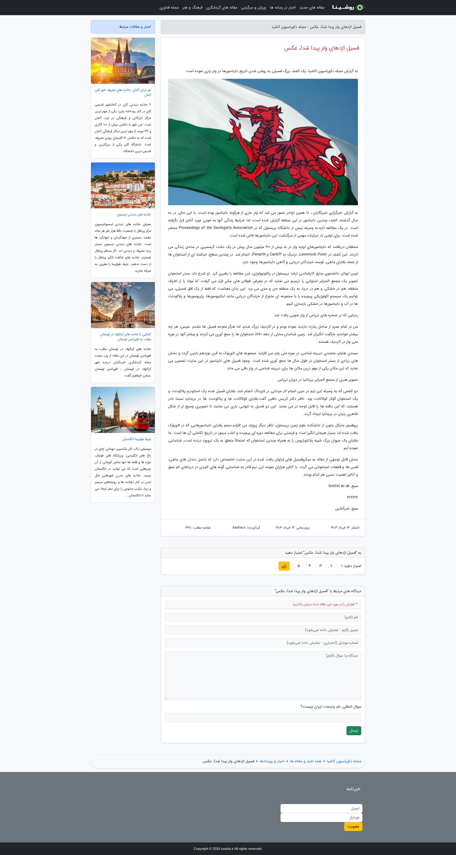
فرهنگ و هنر (192, 7)
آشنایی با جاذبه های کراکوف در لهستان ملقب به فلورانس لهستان (125, 337)
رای (284, 566)
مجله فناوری (169, 7)
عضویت (353, 826)
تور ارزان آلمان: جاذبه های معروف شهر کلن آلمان (123, 93)
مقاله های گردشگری (221, 7)
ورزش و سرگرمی (253, 7)
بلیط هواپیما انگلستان (136, 439)
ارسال (354, 731)
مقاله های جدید (311, 7)
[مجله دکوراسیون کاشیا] (347, 7)
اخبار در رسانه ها (283, 7)
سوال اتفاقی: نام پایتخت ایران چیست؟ (330, 707)
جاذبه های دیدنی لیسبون (134, 214)
